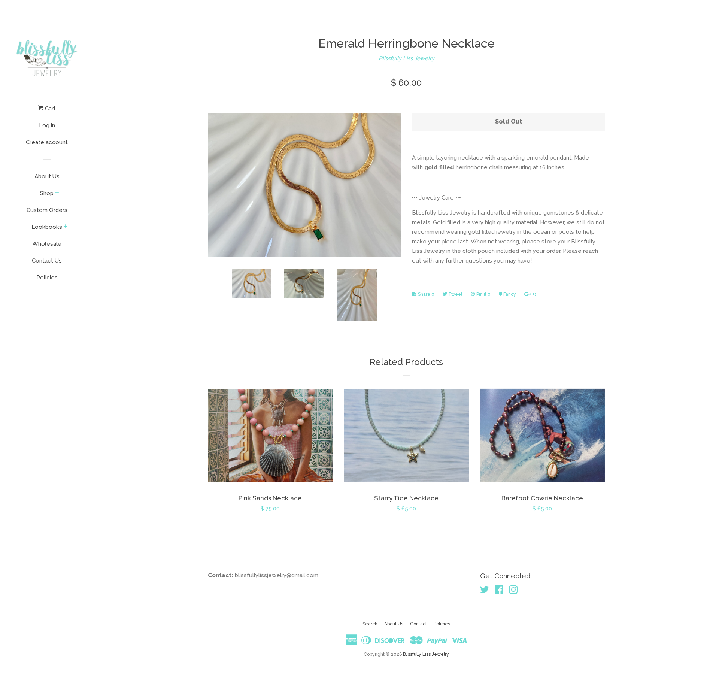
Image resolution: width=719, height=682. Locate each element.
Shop (47, 193)
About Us (47, 176)
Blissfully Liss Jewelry (406, 58)
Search (369, 624)
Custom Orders (47, 210)
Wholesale (46, 243)
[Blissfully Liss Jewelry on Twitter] (484, 591)
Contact (418, 624)
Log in (47, 125)
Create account (47, 142)
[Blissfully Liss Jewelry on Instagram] (513, 591)
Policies (47, 277)
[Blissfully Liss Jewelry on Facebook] (499, 591)
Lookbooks (46, 227)
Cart (49, 108)
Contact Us (47, 260)
